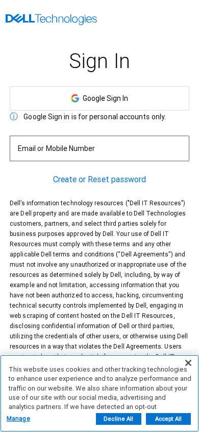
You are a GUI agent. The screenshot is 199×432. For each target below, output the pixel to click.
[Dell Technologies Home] (51, 20)
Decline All (118, 419)
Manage (18, 418)
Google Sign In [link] (104, 98)
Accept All (168, 419)
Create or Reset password (99, 179)
